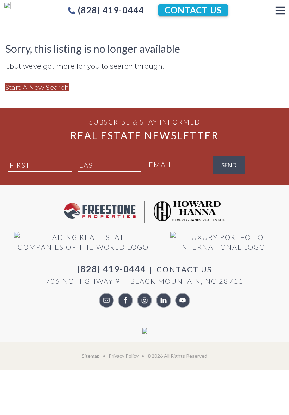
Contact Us (193, 10)
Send (228, 165)
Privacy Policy (124, 356)
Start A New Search (37, 87)
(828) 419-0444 (109, 10)
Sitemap (91, 356)
